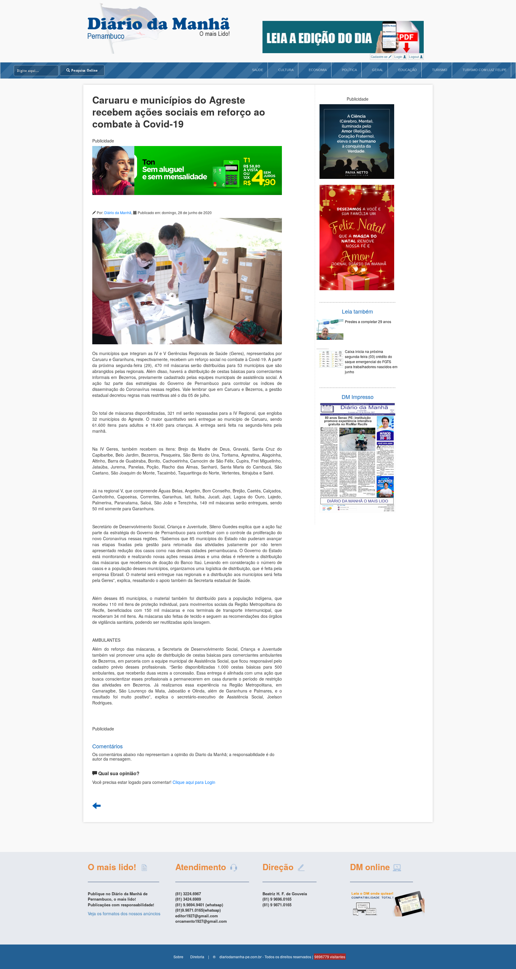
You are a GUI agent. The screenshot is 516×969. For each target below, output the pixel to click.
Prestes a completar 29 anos (368, 321)
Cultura (286, 70)
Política (349, 70)
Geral (377, 70)
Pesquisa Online (84, 70)
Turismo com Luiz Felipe (484, 70)
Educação (407, 70)
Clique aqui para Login (194, 782)
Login (398, 57)
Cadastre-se (379, 57)
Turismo (439, 70)
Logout (414, 57)
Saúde (257, 70)
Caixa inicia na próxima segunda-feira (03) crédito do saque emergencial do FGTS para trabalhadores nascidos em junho (371, 361)
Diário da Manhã (117, 212)
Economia (318, 70)
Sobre (178, 956)
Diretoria (197, 956)
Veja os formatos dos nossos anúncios (124, 913)
